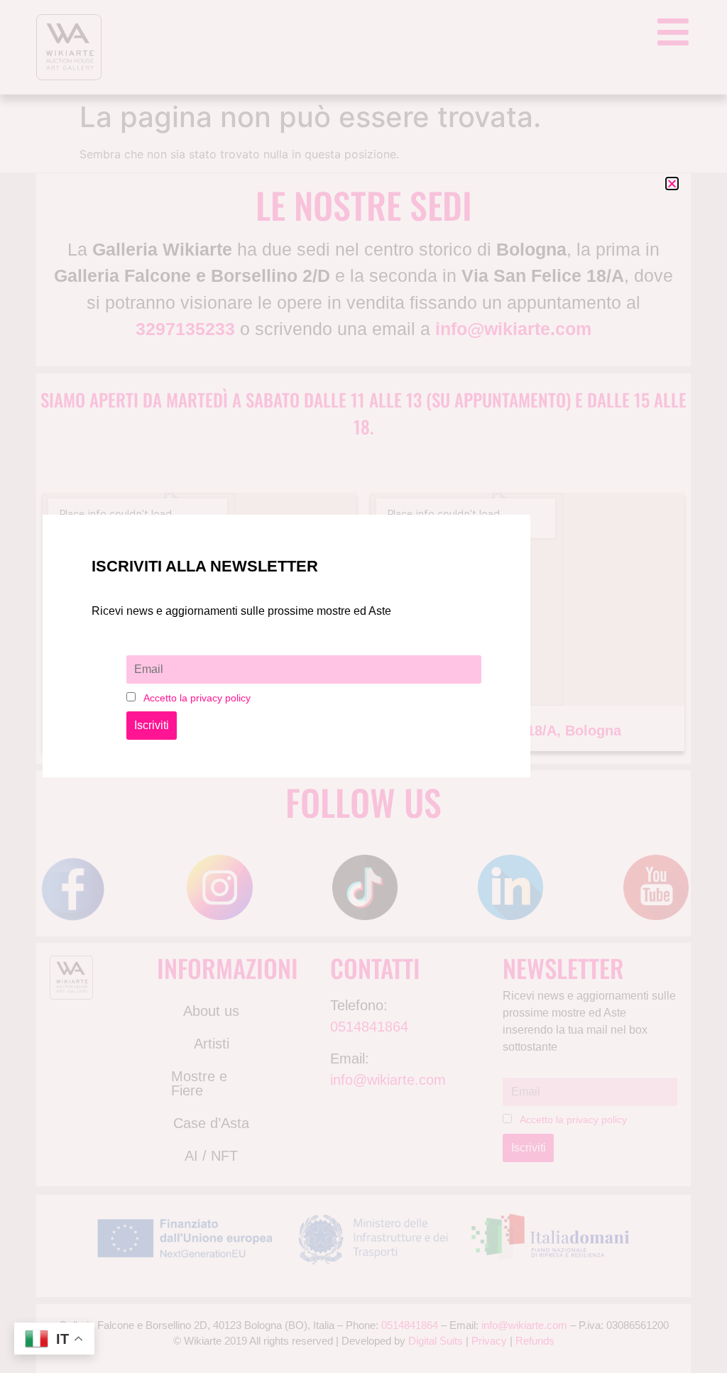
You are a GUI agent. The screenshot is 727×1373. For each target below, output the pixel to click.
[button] (672, 183)
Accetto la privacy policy (197, 698)
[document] (363, 686)
